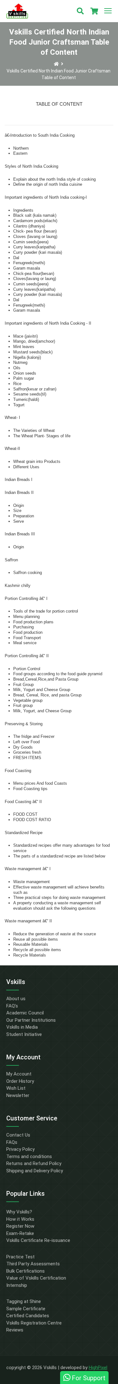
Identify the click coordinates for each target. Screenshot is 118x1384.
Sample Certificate (25, 1309)
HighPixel (98, 1367)
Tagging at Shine (23, 1301)
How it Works (20, 1219)
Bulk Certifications (25, 1271)
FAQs (11, 1142)
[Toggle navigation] (108, 11)
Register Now (20, 1226)
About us (15, 998)
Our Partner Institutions (31, 1020)
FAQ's (12, 1006)
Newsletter (17, 1095)
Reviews (14, 1330)
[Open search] (80, 11)
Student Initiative (24, 1034)
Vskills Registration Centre (34, 1323)
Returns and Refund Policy (33, 1163)
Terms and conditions (29, 1156)
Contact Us (18, 1135)
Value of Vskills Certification (36, 1278)
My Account (18, 1074)
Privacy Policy (20, 1149)
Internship (16, 1285)
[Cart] (94, 11)
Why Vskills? (19, 1212)
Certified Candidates (27, 1316)
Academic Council (25, 1013)
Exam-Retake (20, 1233)
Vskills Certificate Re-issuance (38, 1240)
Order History (20, 1081)
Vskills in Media (22, 1027)
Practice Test (20, 1257)
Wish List (15, 1088)
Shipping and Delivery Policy (34, 1171)
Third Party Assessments (33, 1264)
